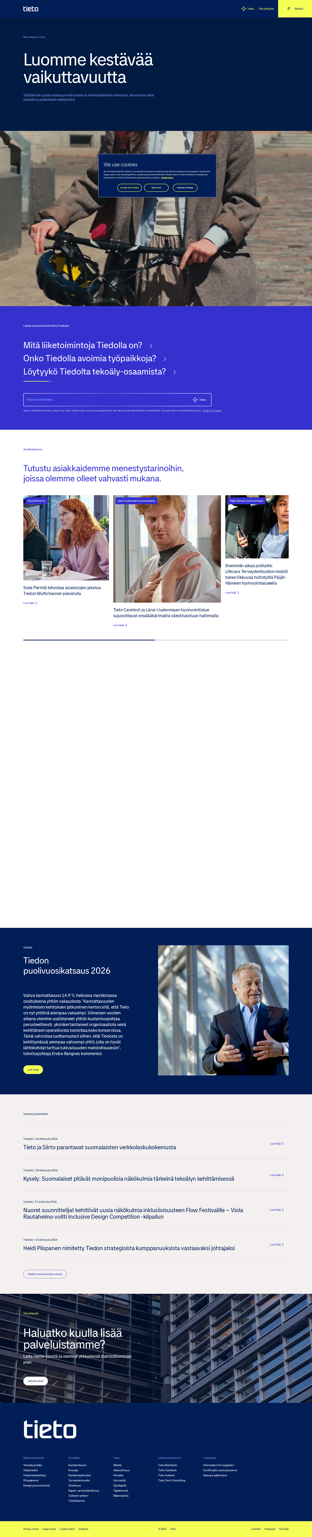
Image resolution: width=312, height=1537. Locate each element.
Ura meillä (119, 1480)
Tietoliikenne (76, 1500)
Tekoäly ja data (32, 1465)
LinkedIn (256, 1529)
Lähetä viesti (36, 1381)
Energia (73, 1470)
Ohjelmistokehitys (34, 1475)
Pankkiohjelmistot (79, 1475)
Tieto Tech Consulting (171, 1480)
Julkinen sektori (78, 1495)
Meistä (117, 1465)
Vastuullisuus (121, 1470)
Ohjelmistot (30, 1470)
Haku (251, 9)
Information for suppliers (218, 1465)
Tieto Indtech (166, 1475)
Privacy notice (31, 1529)
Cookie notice (67, 1529)
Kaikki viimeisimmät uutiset (45, 1274)
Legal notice (49, 1529)
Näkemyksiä (120, 1495)
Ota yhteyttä (266, 9)
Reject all (156, 187)
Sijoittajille (119, 1485)
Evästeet (83, 1529)
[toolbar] (156, 363)
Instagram (269, 1529)
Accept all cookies (129, 187)
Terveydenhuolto (79, 1480)
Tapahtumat (120, 1490)
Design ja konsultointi (36, 1485)
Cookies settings (185, 187)
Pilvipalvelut (31, 1480)
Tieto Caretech (167, 1470)
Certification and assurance (220, 1470)
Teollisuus (74, 1485)
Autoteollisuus (77, 1465)
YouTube (284, 1529)
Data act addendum (215, 1475)
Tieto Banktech (167, 1465)
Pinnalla (118, 1475)
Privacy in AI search (212, 410)
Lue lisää (33, 1069)
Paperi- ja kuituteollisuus (83, 1490)
